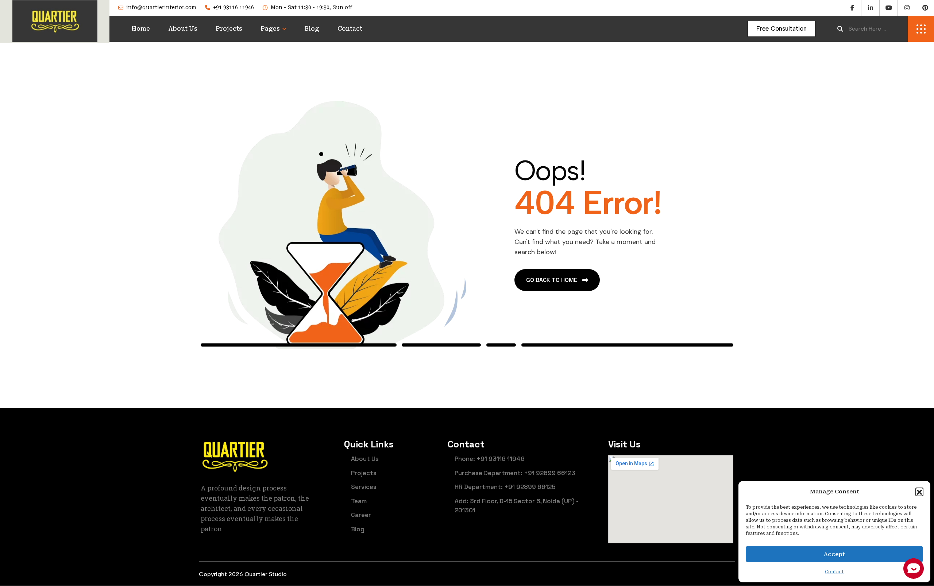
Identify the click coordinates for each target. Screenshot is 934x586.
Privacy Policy (712, 574)
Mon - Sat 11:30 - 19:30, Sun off (311, 7)
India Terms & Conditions (639, 574)
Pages (270, 28)
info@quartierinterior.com (161, 7)
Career (361, 515)
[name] (781, 29)
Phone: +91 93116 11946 (490, 459)
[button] (919, 491)
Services (364, 487)
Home (140, 28)
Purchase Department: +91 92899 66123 (515, 473)
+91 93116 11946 (233, 7)
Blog (312, 28)
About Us (182, 28)
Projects (229, 28)
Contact (349, 28)
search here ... (867, 28)
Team (359, 501)
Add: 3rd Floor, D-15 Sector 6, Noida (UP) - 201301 (517, 506)
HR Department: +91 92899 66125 (505, 487)
